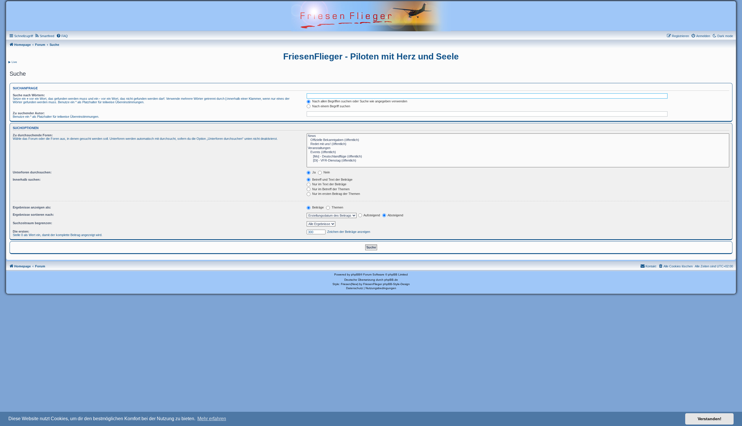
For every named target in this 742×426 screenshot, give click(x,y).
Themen (337, 207)
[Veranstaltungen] (518, 148)
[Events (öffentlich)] (518, 152)
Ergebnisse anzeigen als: (32, 207)
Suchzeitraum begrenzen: (32, 223)
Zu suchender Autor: (29, 113)
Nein (326, 172)
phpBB (355, 274)
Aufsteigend (371, 215)
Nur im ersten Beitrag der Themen (335, 193)
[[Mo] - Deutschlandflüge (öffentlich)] (518, 157)
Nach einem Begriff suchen (330, 106)
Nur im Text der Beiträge (328, 184)
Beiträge (317, 207)
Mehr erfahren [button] (211, 418)
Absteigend (395, 215)
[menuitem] (44, 35)
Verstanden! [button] (709, 418)
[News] (518, 136)
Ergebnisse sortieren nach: (33, 214)
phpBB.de (391, 279)
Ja (313, 172)
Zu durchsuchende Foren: (33, 135)
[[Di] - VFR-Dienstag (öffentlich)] (518, 161)
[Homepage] (371, 15)
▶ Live (12, 62)
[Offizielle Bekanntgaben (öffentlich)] (518, 140)
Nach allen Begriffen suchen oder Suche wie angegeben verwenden (359, 101)
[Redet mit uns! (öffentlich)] (518, 144)
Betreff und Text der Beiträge (331, 179)
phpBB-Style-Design (396, 284)
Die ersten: (21, 231)
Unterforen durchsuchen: (32, 172)
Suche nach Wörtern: (29, 95)
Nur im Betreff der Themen (330, 189)
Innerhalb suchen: (27, 179)
